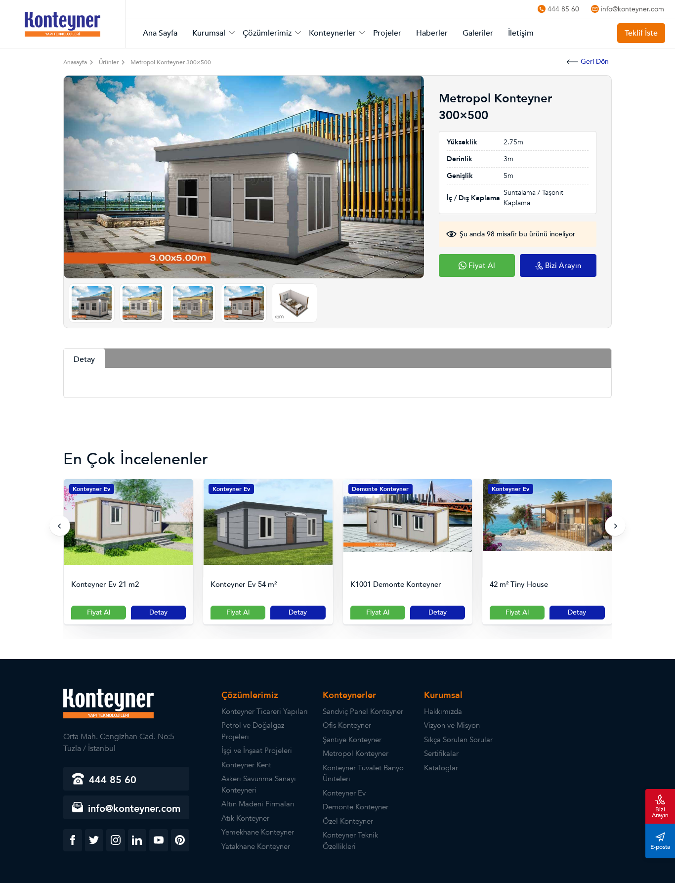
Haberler (432, 33)
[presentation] (59, 526)
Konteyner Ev (91, 489)
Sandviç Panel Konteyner (363, 711)
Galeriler (478, 33)
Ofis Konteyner (347, 725)
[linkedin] (137, 840)
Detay (158, 612)
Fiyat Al (98, 612)
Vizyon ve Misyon (452, 725)
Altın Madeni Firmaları (258, 804)
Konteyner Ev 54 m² (104, 584)
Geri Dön (595, 61)
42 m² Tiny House (379, 584)
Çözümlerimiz (267, 33)
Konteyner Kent (246, 765)
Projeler (387, 33)
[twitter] (94, 840)
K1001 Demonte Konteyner (256, 584)
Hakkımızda (443, 711)
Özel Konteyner (348, 821)
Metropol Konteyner (355, 753)
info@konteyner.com (632, 8)
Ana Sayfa (160, 33)
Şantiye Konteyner (352, 740)
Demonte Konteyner (240, 489)
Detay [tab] (84, 359)
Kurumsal (208, 33)
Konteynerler (332, 33)
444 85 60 (563, 8)
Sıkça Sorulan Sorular (458, 740)
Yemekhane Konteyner (257, 832)
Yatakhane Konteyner (255, 846)
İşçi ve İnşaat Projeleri (256, 750)
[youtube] (158, 840)
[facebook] (72, 840)
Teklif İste (641, 33)
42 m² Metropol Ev (521, 584)
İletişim (521, 33)
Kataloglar (441, 768)
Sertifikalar (441, 753)
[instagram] (115, 840)
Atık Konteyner (245, 818)
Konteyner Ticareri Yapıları (264, 711)
